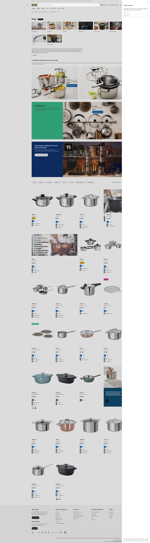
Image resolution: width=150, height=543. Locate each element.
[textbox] (136, 15)
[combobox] (135, 15)
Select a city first (126, 12)
